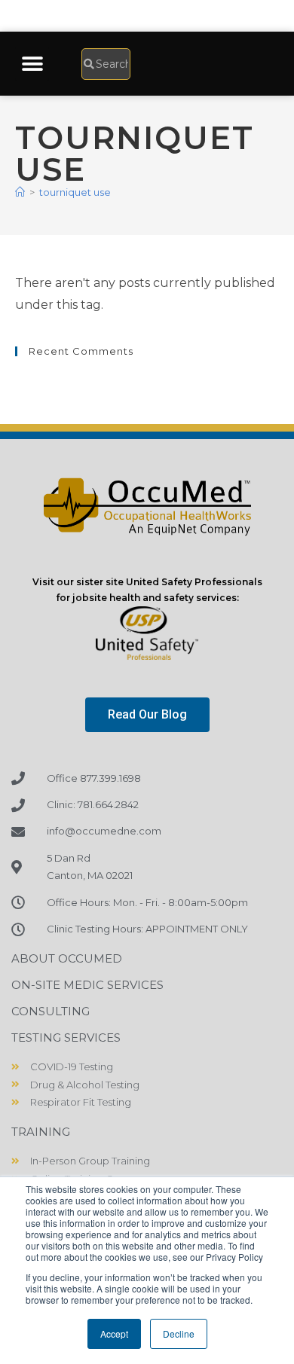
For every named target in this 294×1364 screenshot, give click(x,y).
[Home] (20, 192)
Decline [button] (178, 1333)
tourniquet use (75, 192)
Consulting (50, 1011)
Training (40, 1131)
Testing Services (66, 1037)
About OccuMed (66, 958)
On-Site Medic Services (87, 985)
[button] (32, 64)
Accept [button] (114, 1333)
